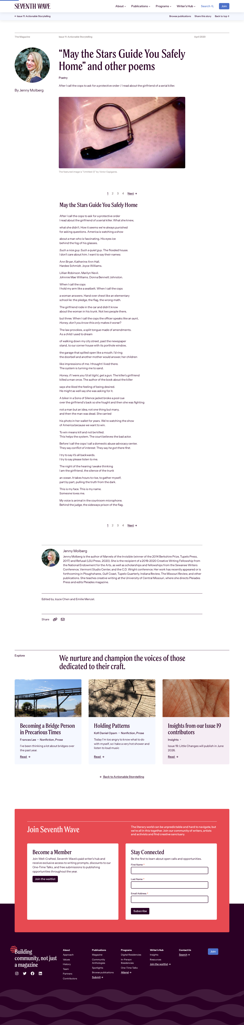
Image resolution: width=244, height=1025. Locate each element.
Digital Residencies (131, 954)
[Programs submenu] (170, 6)
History (67, 964)
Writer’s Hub (156, 950)
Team (66, 969)
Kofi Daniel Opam (105, 733)
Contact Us (185, 950)
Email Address (139, 893)
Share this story (203, 16)
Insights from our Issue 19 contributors (194, 728)
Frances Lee (28, 739)
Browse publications (180, 16)
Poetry (63, 77)
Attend (125, 972)
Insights (154, 954)
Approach (68, 954)
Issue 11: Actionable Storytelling (34, 16)
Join (224, 6)
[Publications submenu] (149, 6)
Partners (67, 973)
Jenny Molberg (31, 90)
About (66, 950)
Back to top (221, 16)
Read (23, 756)
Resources (155, 959)
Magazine (97, 954)
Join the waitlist (45, 879)
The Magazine (22, 36)
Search (183, 954)
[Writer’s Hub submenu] (195, 6)
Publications (99, 950)
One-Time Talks (129, 967)
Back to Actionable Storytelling (123, 776)
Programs (126, 950)
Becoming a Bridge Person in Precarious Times (47, 728)
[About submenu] (125, 6)
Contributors (70, 978)
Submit (96, 977)
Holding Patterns (112, 725)
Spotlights (97, 967)
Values (66, 959)
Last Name (138, 879)
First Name (138, 864)
